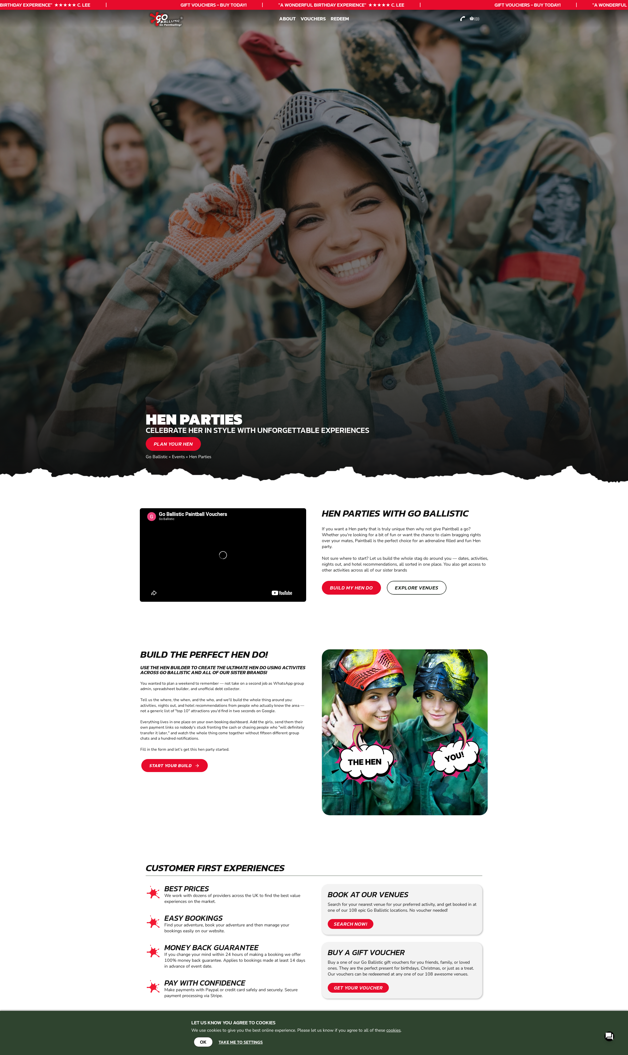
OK (203, 1042)
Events (178, 457)
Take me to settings (241, 1042)
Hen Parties (200, 457)
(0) (477, 18)
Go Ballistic (157, 457)
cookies (393, 1030)
